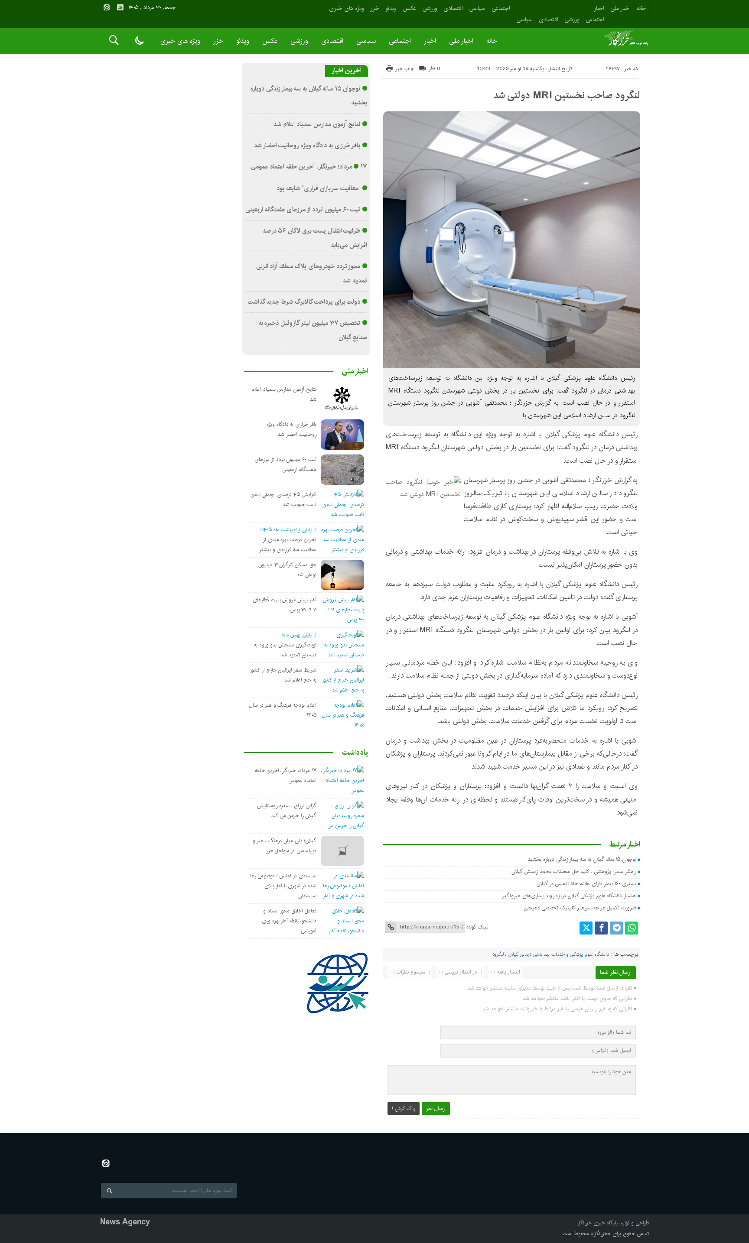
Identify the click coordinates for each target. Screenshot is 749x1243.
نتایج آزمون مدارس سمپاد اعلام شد (317, 124)
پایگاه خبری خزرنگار (597, 1223)
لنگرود (498, 954)
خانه (641, 8)
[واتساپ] (631, 928)
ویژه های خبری (346, 8)
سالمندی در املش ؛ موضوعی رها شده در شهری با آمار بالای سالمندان (283, 886)
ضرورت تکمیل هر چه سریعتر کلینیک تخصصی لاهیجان (580, 908)
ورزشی (572, 19)
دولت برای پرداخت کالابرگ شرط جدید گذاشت (304, 302)
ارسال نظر (436, 1108)
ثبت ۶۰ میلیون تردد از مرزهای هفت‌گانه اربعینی (303, 209)
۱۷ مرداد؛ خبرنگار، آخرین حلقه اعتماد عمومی (309, 167)
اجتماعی (595, 19)
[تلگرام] (616, 928)
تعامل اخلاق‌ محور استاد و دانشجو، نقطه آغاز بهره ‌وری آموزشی (289, 921)
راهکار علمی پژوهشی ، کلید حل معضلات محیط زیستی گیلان (573, 871)
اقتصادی (548, 19)
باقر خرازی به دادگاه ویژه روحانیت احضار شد (307, 145)
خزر (374, 8)
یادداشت (355, 752)
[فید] (120, 7)
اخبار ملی (620, 8)
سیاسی (524, 19)
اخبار (599, 8)
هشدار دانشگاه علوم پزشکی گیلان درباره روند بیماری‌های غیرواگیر (569, 896)
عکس (409, 8)
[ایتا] (106, 7)
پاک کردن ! (403, 1108)
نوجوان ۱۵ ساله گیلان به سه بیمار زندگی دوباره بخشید (582, 859)
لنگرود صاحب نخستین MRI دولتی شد (566, 95)
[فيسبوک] (601, 928)
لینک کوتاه (477, 927)
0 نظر (434, 69)
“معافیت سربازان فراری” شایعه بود (318, 188)
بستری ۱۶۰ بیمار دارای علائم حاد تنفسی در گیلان (586, 884)
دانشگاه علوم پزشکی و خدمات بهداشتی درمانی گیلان (558, 954)
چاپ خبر (404, 69)
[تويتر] (586, 928)
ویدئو (391, 8)
